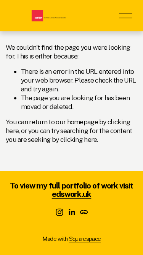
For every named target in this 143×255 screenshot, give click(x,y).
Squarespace (85, 239)
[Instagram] (59, 212)
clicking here (78, 139)
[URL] (84, 212)
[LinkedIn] (72, 212)
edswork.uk (72, 194)
